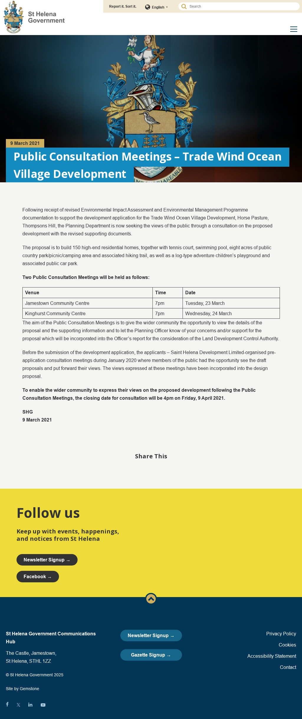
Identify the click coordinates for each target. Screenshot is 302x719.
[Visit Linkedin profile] (30, 705)
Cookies (287, 644)
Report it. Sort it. (122, 6)
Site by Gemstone (22, 688)
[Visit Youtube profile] (43, 705)
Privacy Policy (281, 633)
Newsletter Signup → (151, 635)
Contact (288, 667)
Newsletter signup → (47, 560)
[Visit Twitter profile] (18, 705)
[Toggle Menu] (293, 29)
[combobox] (242, 6)
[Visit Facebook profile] (7, 705)
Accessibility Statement (271, 656)
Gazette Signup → (151, 655)
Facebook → (38, 576)
